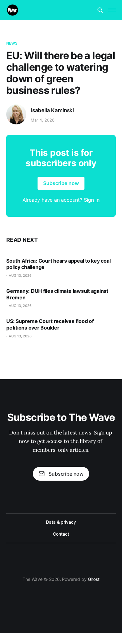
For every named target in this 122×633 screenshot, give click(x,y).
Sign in (92, 200)
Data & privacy (61, 522)
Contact (61, 534)
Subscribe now (61, 183)
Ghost (94, 579)
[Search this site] (100, 10)
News (12, 43)
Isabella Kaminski (52, 110)
